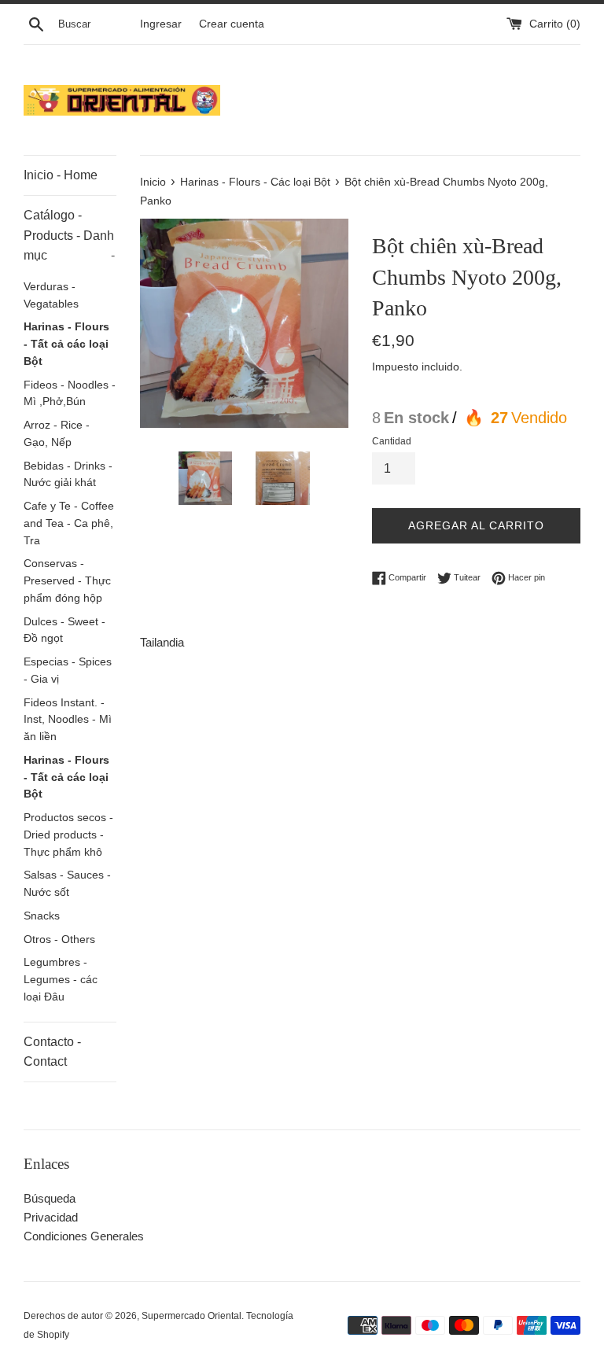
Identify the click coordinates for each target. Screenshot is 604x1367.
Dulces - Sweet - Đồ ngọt (64, 630)
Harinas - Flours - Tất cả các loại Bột (66, 344)
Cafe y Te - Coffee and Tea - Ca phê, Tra (69, 523)
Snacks (42, 916)
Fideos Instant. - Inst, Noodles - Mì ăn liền (68, 720)
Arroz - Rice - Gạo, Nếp (57, 433)
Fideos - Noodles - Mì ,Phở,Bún (70, 393)
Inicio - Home (61, 175)
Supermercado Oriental (191, 1315)
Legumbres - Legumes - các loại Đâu (61, 979)
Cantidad (391, 441)
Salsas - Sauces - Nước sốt (67, 883)
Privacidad (51, 1217)
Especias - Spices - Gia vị (68, 670)
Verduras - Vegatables (51, 295)
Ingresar (161, 24)
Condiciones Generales (84, 1236)
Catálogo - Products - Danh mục (69, 235)
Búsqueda (50, 1198)
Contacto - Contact (52, 1052)
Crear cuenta (231, 24)
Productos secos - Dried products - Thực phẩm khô (68, 835)
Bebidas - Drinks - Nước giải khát (68, 474)
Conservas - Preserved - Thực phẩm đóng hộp (67, 581)
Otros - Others (59, 939)
